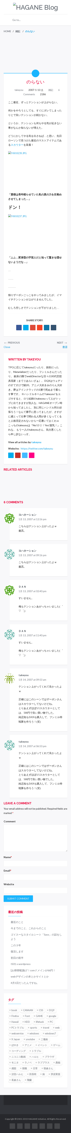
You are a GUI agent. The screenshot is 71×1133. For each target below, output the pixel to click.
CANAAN (28, 1010)
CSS (41, 1010)
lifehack (40, 1021)
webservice (17, 1033)
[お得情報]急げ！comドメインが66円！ (33, 970)
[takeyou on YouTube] (18, 455)
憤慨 (24, 1068)
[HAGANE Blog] (35, 7)
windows (34, 1033)
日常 (35, 1068)
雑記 (50, 89)
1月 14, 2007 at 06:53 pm (32, 746)
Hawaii (15, 1021)
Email (7, 870)
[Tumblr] (53, 327)
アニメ (28, 1045)
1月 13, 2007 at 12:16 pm (32, 519)
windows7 (50, 1033)
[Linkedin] (46, 327)
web (57, 1027)
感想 (13, 1068)
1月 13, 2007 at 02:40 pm (32, 591)
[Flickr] (27, 1126)
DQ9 (51, 1010)
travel (46, 1027)
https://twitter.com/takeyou (37, 448)
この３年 (16, 945)
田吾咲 (32, 1074)
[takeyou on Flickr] (31, 455)
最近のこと (17, 922)
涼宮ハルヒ (17, 1074)
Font (27, 1016)
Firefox (15, 1016)
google (52, 1016)
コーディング (18, 1050)
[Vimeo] (35, 1126)
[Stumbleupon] (39, 327)
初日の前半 (17, 957)
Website (9, 884)
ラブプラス (44, 1062)
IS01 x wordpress (21, 963)
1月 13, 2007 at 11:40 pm (32, 635)
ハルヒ (35, 1056)
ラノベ (28, 1062)
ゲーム (56, 1045)
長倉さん (16, 1079)
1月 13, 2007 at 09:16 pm (32, 555)
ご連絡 (44, 1039)
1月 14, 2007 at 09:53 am (32, 679)
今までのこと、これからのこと (28, 928)
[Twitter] (26, 327)
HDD (27, 1021)
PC (51, 1021)
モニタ (15, 1062)
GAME (39, 1016)
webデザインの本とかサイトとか (30, 976)
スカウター (17, 145)
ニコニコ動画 (18, 1056)
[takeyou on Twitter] (11, 455)
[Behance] (49, 1126)
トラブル (36, 1050)
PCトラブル (17, 1027)
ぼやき (15, 1045)
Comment (10, 821)
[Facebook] (19, 327)
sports (33, 1027)
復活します (17, 951)
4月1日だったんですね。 (25, 982)
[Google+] (33, 327)
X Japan (15, 1039)
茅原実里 (55, 1074)
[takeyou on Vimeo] (24, 455)
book (14, 1010)
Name (8, 857)
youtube (30, 1039)
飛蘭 (29, 1079)
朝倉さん (48, 1068)
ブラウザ (49, 1056)
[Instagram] (42, 1126)
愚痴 (58, 1062)
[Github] (57, 1126)
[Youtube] (20, 1126)
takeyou (19, 89)
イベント (42, 1045)
